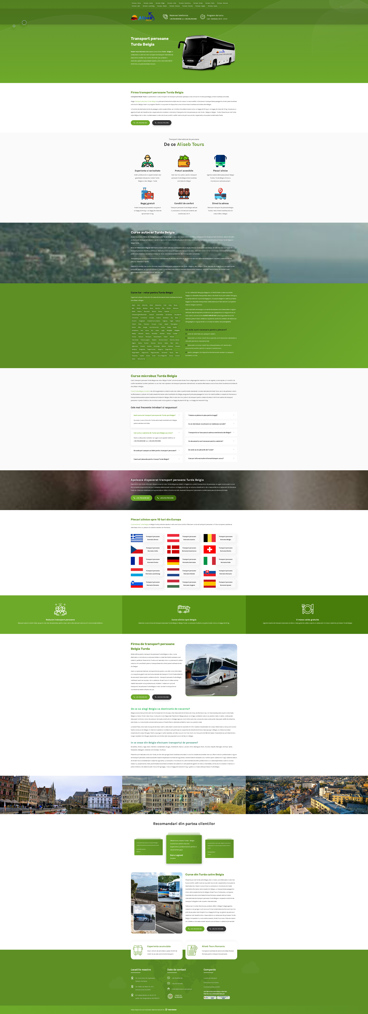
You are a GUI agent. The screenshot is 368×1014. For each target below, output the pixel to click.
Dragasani (142, 321)
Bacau (175, 305)
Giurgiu (145, 327)
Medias (134, 333)
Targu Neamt (135, 352)
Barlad (139, 308)
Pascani (140, 337)
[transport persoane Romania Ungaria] (173, 583)
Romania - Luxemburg (148, 6)
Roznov (160, 343)
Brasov (140, 311)
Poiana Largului (145, 340)
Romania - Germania (222, 3)
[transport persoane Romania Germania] (173, 561)
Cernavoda (169, 314)
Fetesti (134, 324)
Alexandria (158, 305)
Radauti (154, 340)
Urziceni (177, 356)
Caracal (151, 314)
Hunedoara (135, 330)
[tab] (157, 415)
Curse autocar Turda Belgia (140, 524)
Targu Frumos (151, 349)
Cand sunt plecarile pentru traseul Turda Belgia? (151, 459)
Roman (146, 343)
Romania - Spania (212, 6)
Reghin (134, 343)
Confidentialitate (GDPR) (212, 987)
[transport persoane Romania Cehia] (137, 549)
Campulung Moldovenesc (139, 314)
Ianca (147, 330)
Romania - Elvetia (198, 3)
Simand (142, 346)
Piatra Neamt (157, 337)
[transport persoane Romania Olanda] (173, 572)
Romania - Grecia (136, 3)
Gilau (139, 327)
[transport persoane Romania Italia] (210, 561)
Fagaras (165, 321)
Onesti (169, 333)
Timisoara (135, 356)
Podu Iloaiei (135, 340)
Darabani (165, 318)
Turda (153, 356)
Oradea (175, 333)
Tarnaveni (164, 352)
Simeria (149, 346)
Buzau (160, 311)
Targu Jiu (160, 349)
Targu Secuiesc (155, 352)
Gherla (134, 327)
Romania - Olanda (162, 6)
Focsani (153, 324)
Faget (171, 321)
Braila (133, 311)
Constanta (143, 318)
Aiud (138, 305)
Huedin (175, 327)
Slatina (164, 346)
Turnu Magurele (162, 356)
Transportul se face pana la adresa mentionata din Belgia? (209, 432)
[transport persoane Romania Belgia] (210, 538)
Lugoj (162, 330)
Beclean (145, 308)
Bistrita (157, 308)
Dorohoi (134, 321)
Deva (176, 318)
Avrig (170, 305)
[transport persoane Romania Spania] (210, 583)
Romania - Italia (136, 6)
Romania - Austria (148, 3)
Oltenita (162, 333)
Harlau (163, 327)
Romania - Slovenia (187, 6)
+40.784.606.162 (175, 19)
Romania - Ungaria (200, 6)
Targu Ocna (145, 352)
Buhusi (154, 311)
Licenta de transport (210, 978)
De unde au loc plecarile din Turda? (201, 450)
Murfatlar (154, 333)
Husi (141, 330)
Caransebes (159, 314)
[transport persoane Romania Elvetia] (210, 549)
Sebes (166, 343)
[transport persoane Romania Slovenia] (137, 583)
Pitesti (165, 337)
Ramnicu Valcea (174, 340)
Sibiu (171, 343)
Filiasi (139, 324)
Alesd (151, 305)
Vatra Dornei (141, 359)
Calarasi (166, 311)
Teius (176, 352)
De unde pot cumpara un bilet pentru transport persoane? (155, 451)
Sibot (177, 343)
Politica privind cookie (211, 982)
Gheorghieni (174, 324)
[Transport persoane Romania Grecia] (137, 538)
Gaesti (166, 324)
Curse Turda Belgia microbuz (140, 391)
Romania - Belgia (160, 3)
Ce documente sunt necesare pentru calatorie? (205, 441)
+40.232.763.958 (190, 19)
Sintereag (156, 346)
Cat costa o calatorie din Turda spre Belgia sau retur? (153, 433)
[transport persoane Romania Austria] (173, 538)
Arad (164, 305)
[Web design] (170, 1010)
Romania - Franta (209, 3)
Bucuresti (147, 311)
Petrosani (148, 337)
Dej (172, 318)
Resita (140, 343)
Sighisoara (135, 346)
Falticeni (177, 321)
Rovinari (153, 343)
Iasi (152, 330)
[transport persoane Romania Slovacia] (210, 572)
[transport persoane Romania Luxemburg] (137, 572)
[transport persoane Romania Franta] (137, 561)
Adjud (133, 305)
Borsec (169, 308)
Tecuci (171, 352)
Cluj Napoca (177, 314)
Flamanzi (146, 324)
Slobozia (170, 346)
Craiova (158, 318)
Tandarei (134, 349)
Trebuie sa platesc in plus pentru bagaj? (202, 415)
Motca (147, 333)
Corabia (151, 318)
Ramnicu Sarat (163, 340)
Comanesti (135, 318)
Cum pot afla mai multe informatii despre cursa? (206, 458)
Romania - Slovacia (175, 6)
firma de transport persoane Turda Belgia (157, 237)
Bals (133, 308)
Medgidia (177, 330)
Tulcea (148, 356)
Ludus (157, 330)
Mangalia (169, 330)
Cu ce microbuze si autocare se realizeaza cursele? (207, 424)
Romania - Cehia (171, 3)
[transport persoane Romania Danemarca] (173, 549)
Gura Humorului (154, 327)
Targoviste (142, 349)
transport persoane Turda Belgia (145, 101)
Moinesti (140, 333)
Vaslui (133, 359)
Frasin (160, 324)
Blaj (163, 308)
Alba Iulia (144, 305)
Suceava (177, 346)
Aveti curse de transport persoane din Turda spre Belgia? (155, 415)
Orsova (134, 337)
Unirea (171, 356)
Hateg (169, 327)
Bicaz (151, 308)
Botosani (175, 308)
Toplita (142, 356)
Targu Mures (168, 349)
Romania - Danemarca (185, 3)
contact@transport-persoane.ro (182, 989)
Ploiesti (172, 337)
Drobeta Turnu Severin (153, 321)
